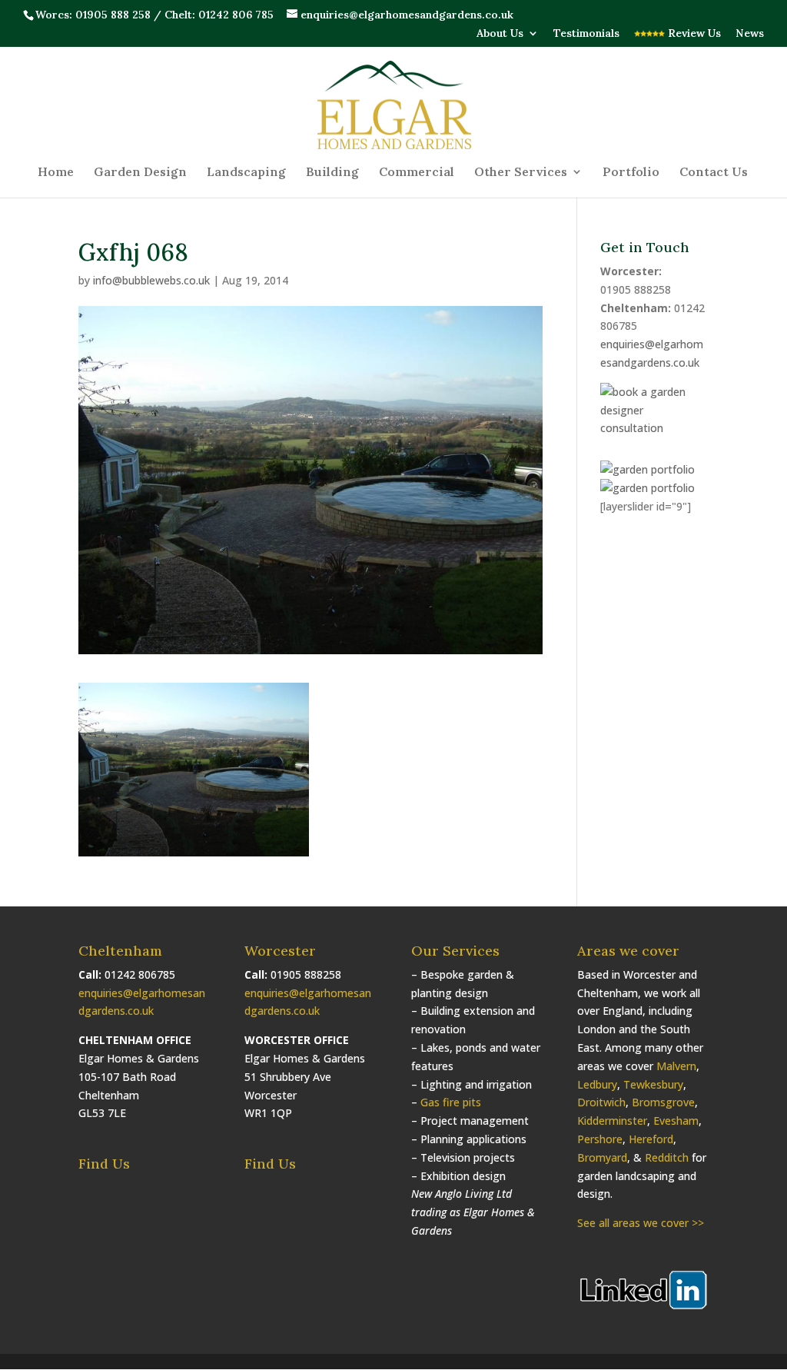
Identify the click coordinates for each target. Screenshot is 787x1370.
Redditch (667, 1157)
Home (56, 172)
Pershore (600, 1139)
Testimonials (586, 34)
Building (332, 172)
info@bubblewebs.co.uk (151, 280)
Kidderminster (612, 1120)
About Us (500, 34)
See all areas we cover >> (640, 1222)
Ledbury (597, 1084)
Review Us (693, 34)
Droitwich (601, 1102)
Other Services (520, 172)
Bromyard (602, 1157)
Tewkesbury (653, 1084)
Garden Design (140, 172)
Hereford (651, 1139)
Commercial (416, 172)
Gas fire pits (450, 1102)
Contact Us (713, 172)
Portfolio (631, 172)
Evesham (676, 1120)
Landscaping (246, 172)
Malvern (676, 1066)
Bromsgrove (663, 1102)
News (750, 34)
